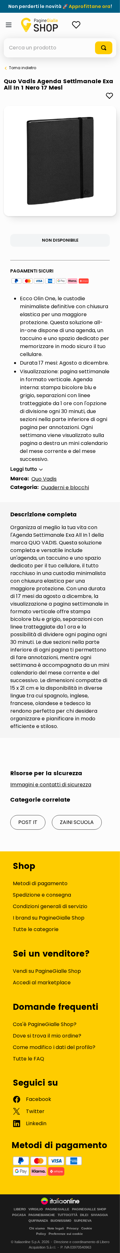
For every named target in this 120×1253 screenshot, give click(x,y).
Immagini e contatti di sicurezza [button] (50, 785)
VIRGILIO (35, 1209)
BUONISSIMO (61, 1220)
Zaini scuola (77, 822)
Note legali (55, 1228)
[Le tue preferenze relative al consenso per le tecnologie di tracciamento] (109, 1242)
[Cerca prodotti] (103, 47)
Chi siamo (37, 1228)
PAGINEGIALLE (57, 1209)
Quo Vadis (44, 479)
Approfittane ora (89, 6)
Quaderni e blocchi (65, 487)
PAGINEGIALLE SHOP (89, 1209)
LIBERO (20, 1209)
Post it (27, 822)
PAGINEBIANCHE (41, 1215)
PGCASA (19, 1215)
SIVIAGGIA (99, 1215)
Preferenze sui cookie (66, 1233)
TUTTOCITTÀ (67, 1215)
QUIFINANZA (38, 1220)
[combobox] (60, 47)
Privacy (73, 1228)
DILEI (84, 1215)
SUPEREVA (83, 1220)
